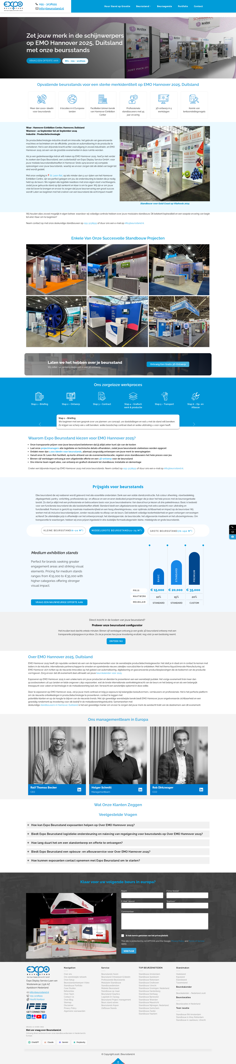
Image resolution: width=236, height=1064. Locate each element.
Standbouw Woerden (148, 1000)
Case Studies (70, 988)
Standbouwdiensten (110, 985)
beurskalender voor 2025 (109, 673)
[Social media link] (28, 1016)
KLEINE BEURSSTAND (63, 530)
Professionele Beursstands (113, 980)
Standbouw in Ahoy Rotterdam (190, 1017)
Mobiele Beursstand (110, 988)
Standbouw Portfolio (73, 985)
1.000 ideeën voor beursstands (65, 451)
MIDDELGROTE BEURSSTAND (117, 530)
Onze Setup (69, 980)
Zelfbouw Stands (109, 1008)
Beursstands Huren (109, 974)
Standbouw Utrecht (147, 985)
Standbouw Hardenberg (149, 991)
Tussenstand (182, 983)
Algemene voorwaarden (74, 1011)
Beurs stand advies (109, 1002)
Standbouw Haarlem (148, 1014)
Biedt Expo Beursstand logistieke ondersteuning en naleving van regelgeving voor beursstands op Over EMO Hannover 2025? (117, 834)
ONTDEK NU (116, 641)
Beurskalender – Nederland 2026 (191, 993)
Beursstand (142, 6)
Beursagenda (164, 6)
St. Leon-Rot (56, 175)
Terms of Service (196, 941)
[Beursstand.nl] (13, 6)
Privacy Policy (177, 941)
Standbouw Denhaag (148, 994)
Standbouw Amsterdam (149, 974)
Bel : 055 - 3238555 (75, 61)
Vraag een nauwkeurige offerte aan (59, 602)
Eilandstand (181, 980)
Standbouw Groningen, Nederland (154, 988)
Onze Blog (68, 1000)
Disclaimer (68, 1005)
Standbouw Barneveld (149, 997)
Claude (51, 1042)
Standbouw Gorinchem (149, 1008)
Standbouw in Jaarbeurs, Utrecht (191, 1020)
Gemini (65, 1042)
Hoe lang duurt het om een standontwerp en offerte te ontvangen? (77, 842)
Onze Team (69, 994)
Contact (198, 6)
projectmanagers (50, 448)
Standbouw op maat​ (110, 991)
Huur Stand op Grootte (117, 6)
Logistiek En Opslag (110, 997)
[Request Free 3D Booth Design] (232, 536)
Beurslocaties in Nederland (188, 1004)
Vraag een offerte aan (43, 60)
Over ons (68, 974)
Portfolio (183, 6)
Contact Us (69, 997)
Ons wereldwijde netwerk (75, 977)
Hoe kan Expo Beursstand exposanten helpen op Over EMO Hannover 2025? (83, 825)
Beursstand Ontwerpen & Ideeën (115, 977)
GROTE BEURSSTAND (171, 531)
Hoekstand (181, 974)
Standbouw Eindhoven (149, 983)
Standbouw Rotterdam (149, 980)
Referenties (69, 991)
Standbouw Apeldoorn (149, 977)
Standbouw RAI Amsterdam (188, 1014)
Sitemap (67, 1002)
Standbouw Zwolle (147, 1011)
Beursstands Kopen (110, 1005)
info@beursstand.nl (51, 8)
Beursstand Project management (116, 1000)
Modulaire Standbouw (111, 983)
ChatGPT (35, 1042)
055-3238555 (90, 223)
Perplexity (81, 1042)
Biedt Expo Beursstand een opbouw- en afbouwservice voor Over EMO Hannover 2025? (90, 851)
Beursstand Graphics (110, 994)
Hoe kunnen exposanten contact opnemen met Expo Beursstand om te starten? (85, 860)
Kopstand (180, 977)
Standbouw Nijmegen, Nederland (154, 1005)
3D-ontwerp (105, 458)
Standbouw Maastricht (149, 1002)
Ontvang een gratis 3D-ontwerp (168, 364)
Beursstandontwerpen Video (76, 983)
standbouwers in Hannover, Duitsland (59, 705)
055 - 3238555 (48, 4)
